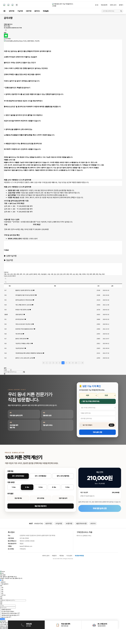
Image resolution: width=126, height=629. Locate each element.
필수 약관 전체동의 (87, 425)
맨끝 (82, 362)
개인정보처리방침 (79, 555)
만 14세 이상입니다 (8, 611)
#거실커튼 (59, 523)
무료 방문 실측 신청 (100, 508)
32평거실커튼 (11, 255)
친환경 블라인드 (19, 314)
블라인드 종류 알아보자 (21, 338)
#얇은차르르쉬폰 (81, 523)
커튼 (2, 580)
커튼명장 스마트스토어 (30, 238)
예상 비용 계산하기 (40, 506)
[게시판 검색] (5, 282)
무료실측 (46, 11)
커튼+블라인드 (4, 584)
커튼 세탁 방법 (19, 334)
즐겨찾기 (121, 5)
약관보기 (111, 425)
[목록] (6, 30)
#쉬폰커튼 (69, 523)
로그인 (96, 5)
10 (76, 363)
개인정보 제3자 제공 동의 (9, 615)
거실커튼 (20, 11)
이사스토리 (69, 555)
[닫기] (4, 374)
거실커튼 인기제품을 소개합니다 (23, 343)
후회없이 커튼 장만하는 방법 (22, 309)
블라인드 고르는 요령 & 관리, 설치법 (24, 358)
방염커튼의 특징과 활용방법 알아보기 (24, 329)
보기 (19, 613)
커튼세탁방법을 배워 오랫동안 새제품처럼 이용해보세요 (29, 353)
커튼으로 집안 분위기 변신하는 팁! (23, 324)
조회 (98, 286)
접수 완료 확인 (4, 628)
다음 (79, 362)
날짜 (112, 286)
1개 (2, 587)
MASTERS (60, 558)
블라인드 (37, 11)
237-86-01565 (24, 538)
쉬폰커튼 (29, 11)
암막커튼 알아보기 (20, 319)
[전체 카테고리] (4, 11)
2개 (2, 589)
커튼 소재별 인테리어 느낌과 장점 (23, 305)
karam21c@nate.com (26, 546)
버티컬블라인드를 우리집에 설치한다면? (25, 295)
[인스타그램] (4, 5)
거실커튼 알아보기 (20, 348)
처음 (43, 362)
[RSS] (5, 278)
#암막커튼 (48, 523)
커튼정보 (61, 555)
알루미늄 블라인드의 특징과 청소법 (24, 300)
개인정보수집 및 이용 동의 (9, 613)
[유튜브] (8, 5)
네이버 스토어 (113, 5)
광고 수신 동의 (5, 617)
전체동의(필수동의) (6, 609)
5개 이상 (3, 595)
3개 (2, 591)
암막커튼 (11, 11)
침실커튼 (9, 260)
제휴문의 (54, 555)
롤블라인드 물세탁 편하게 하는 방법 (24, 290)
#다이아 (93, 523)
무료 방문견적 (104, 5)
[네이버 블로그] (16, 5)
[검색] (121, 11)
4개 (2, 593)
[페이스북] (12, 5)
